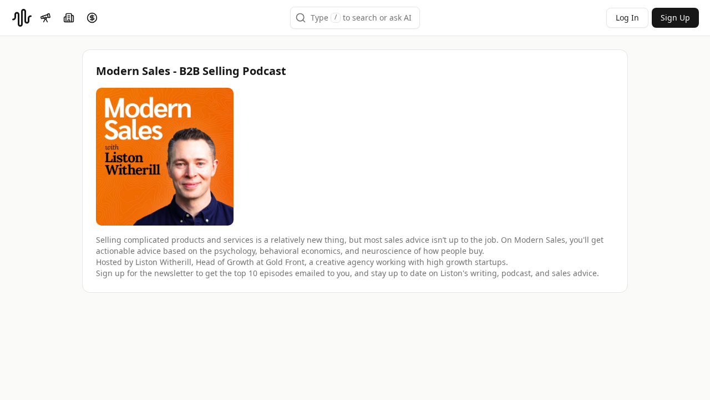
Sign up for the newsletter (145, 273)
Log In (627, 17)
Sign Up (675, 17)
